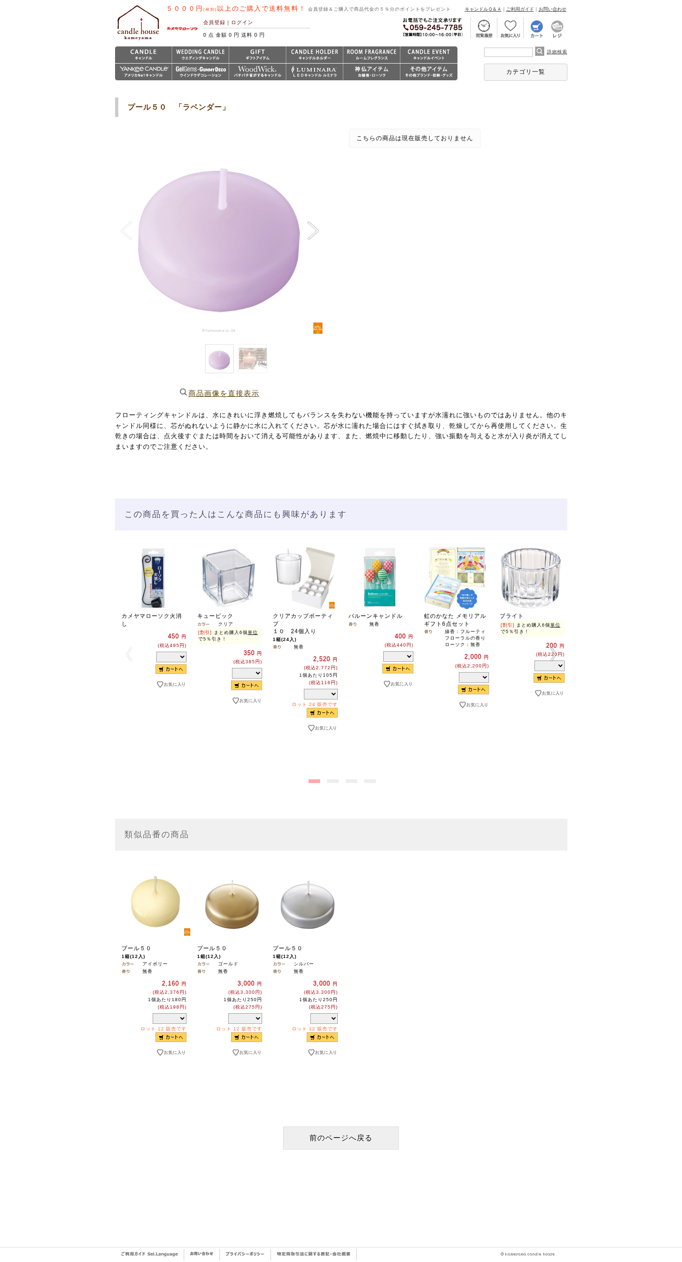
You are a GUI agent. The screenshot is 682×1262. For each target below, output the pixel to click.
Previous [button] (129, 654)
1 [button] (313, 779)
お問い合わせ (552, 9)
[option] (153, 633)
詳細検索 (557, 51)
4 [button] (369, 779)
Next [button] (553, 654)
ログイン (242, 22)
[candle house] (138, 40)
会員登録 (214, 22)
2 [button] (332, 779)
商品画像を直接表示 (223, 393)
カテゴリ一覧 (525, 71)
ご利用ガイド (520, 9)
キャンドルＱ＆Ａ (483, 9)
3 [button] (350, 779)
